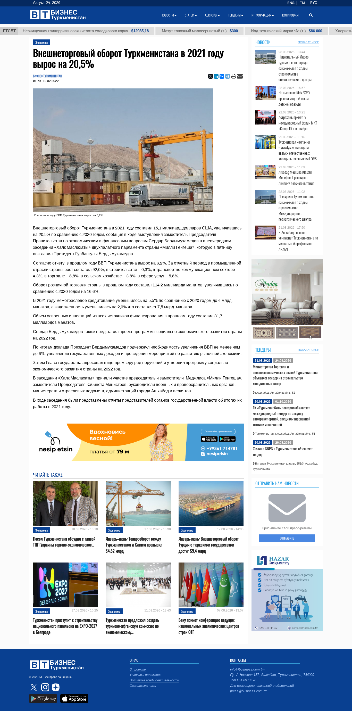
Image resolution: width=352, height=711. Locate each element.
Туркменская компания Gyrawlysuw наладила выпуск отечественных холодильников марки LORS (298, 150)
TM (302, 3)
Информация (261, 15)
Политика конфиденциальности (154, 680)
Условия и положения (145, 675)
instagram (44, 687)
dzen (55, 687)
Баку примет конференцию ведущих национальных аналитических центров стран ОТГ (209, 626)
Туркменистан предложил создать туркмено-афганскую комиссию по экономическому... (132, 626)
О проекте (138, 669)
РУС (313, 3)
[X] (210, 76)
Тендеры (263, 350)
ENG (291, 3)
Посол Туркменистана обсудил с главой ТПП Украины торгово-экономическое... (64, 542)
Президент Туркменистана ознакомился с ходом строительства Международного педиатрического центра (296, 208)
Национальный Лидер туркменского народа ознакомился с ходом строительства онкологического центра (295, 68)
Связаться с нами (143, 686)
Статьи (189, 15)
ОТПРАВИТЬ (287, 538)
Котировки (290, 15)
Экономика (41, 42)
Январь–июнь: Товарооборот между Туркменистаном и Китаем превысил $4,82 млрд (134, 545)
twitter (34, 687)
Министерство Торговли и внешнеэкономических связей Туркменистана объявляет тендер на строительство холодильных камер (285, 375)
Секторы (211, 15)
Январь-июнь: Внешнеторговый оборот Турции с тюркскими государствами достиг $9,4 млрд (209, 545)
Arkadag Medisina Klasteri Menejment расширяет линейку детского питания (296, 177)
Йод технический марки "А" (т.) (257, 31)
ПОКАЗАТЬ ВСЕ (308, 42)
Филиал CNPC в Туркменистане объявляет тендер (283, 451)
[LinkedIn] (216, 76)
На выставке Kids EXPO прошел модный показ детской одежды (294, 98)
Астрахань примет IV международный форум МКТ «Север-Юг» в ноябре (298, 122)
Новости (263, 42)
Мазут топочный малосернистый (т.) (170, 31)
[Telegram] (227, 76)
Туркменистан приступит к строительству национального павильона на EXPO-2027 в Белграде (65, 626)
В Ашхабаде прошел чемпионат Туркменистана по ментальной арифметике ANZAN (298, 241)
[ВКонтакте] (222, 76)
